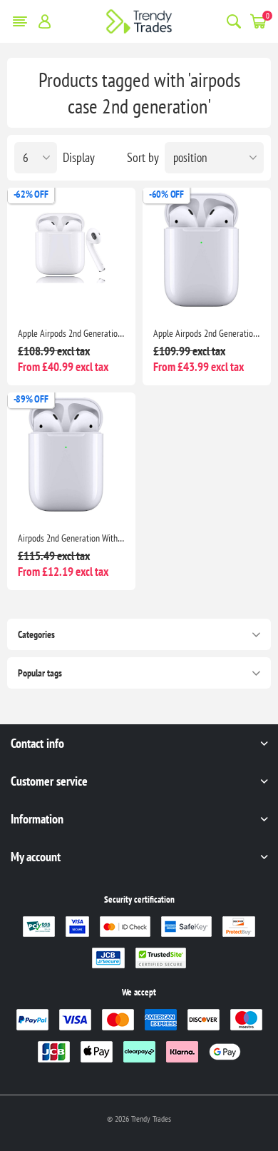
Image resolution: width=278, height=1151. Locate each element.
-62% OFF (31, 194)
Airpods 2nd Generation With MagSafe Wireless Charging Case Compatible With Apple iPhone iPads (71, 538)
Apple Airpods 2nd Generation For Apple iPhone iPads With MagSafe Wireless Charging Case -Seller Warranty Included (71, 333)
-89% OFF (31, 398)
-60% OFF (166, 194)
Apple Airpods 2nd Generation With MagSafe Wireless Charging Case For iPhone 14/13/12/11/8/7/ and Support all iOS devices (206, 333)
